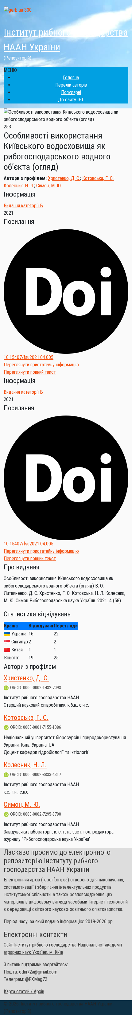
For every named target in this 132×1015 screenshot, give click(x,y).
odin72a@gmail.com (38, 972)
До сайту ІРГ (71, 100)
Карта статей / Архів (24, 991)
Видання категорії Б (23, 206)
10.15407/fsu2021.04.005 (28, 357)
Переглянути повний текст (30, 372)
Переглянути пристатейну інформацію (41, 365)
